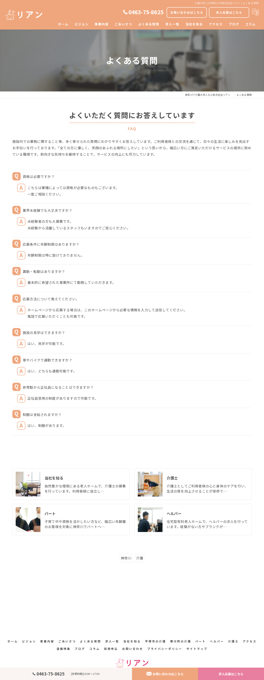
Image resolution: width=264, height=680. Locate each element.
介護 (139, 558)
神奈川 (126, 558)
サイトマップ (196, 649)
